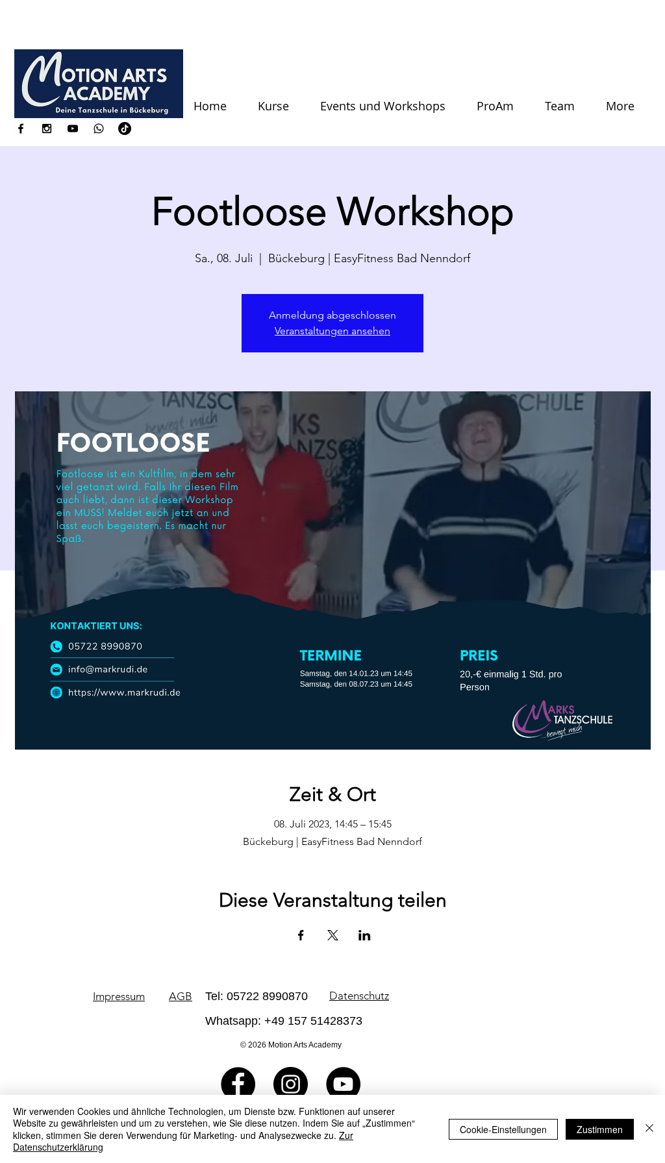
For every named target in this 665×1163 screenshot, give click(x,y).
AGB (180, 996)
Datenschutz (359, 995)
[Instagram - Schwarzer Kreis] (290, 1084)
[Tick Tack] (124, 128)
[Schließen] (649, 1129)
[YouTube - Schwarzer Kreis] (343, 1084)
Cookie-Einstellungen (503, 1129)
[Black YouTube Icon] (72, 128)
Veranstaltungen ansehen (332, 330)
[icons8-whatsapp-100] (98, 128)
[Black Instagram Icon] (46, 128)
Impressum (119, 996)
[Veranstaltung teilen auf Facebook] (301, 935)
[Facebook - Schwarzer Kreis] (238, 1084)
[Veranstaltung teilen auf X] (333, 935)
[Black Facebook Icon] (20, 128)
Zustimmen (600, 1129)
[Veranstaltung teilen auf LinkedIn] (364, 935)
